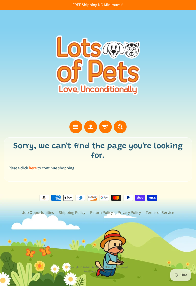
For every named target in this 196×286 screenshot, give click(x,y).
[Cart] (105, 126)
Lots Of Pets (96, 267)
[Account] (90, 126)
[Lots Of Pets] (98, 65)
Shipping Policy (72, 212)
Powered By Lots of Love (98, 271)
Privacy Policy (129, 212)
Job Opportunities (38, 212)
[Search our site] (120, 126)
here (33, 168)
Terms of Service (160, 212)
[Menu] (75, 126)
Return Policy (101, 212)
